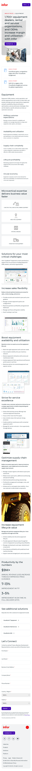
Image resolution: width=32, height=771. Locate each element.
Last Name (4, 659)
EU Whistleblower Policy (9, 763)
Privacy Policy (27, 715)
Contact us (9, 44)
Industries (9, 13)
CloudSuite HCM (7, 633)
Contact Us (8, 733)
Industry (4, 700)
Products (5, 747)
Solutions (5, 750)
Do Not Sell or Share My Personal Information (15, 760)
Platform (5, 754)
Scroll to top (27, 727)
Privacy (5, 758)
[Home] (5, 4)
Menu (25, 4)
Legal (9, 758)
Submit (5, 708)
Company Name (6, 675)
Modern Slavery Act (17, 758)
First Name (4, 651)
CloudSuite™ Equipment (10, 620)
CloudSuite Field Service (10, 627)
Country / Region (6, 691)
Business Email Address (8, 667)
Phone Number (6, 683)
